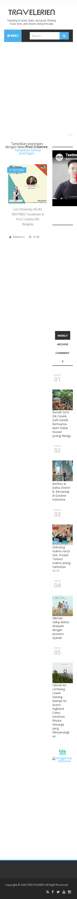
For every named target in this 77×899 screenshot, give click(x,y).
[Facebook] (53, 892)
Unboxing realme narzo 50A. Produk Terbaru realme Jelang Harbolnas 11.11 (61, 559)
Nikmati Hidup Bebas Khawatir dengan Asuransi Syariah (60, 628)
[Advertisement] (38, 86)
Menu (14, 35)
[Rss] (47, 892)
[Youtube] (63, 892)
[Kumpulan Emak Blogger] (62, 752)
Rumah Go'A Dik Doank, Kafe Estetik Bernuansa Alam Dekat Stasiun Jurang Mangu (61, 424)
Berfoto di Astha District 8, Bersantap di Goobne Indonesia (61, 491)
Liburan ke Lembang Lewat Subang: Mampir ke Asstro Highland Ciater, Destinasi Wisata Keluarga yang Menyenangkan (60, 710)
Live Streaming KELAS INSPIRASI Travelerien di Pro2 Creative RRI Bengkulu (28, 216)
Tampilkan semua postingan (27, 151)
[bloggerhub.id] (62, 759)
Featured (17, 170)
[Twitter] (58, 892)
